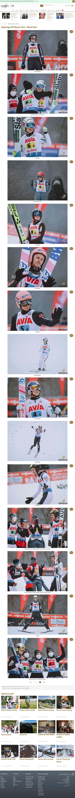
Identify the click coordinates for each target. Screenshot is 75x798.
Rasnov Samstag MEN (27, 759)
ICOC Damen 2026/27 (29, 787)
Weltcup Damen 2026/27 (30, 784)
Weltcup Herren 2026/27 (30, 782)
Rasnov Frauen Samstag (64, 710)
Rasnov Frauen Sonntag (27, 710)
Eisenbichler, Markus (41, 778)
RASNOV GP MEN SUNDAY (46, 734)
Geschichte (2, 785)
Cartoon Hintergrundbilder (17, 781)
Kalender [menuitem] (26, 10)
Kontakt (68, 776)
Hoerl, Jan (39, 781)
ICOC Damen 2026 (28, 781)
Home (2, 23)
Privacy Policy (36, 1)
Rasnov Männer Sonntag (9, 710)
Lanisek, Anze (40, 785)
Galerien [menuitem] (36, 10)
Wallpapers (15, 779)
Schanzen (2, 784)
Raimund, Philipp (40, 790)
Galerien (5, 23)
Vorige (30, 682)
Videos (14, 776)
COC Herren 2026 (28, 779)
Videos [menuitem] (49, 10)
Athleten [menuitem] (31, 10)
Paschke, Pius (40, 787)
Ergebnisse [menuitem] (21, 10)
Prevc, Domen (40, 788)
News (1, 776)
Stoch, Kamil (40, 791)
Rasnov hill (23, 734)
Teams (14, 782)
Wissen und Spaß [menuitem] (43, 10)
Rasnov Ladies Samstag (45, 759)
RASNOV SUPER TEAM (8, 759)
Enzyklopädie (3, 787)
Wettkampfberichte (4, 781)
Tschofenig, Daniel (41, 793)
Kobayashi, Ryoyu (41, 782)
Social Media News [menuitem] (59, 10)
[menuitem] (66, 5)
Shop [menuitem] (53, 10)
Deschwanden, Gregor (41, 776)
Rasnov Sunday (6, 734)
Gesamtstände (3, 779)
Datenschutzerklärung (65, 779)
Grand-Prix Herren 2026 (29, 776)
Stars (14, 785)
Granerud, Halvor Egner (41, 779)
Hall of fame (15, 784)
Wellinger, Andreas (41, 794)
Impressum (67, 778)
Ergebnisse (2, 778)
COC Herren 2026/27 (29, 785)
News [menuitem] (13, 10)
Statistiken (2, 782)
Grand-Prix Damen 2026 (29, 778)
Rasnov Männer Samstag (46, 710)
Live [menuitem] (16, 10)
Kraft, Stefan (40, 784)
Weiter (44, 682)
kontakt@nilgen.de (26, 688)
